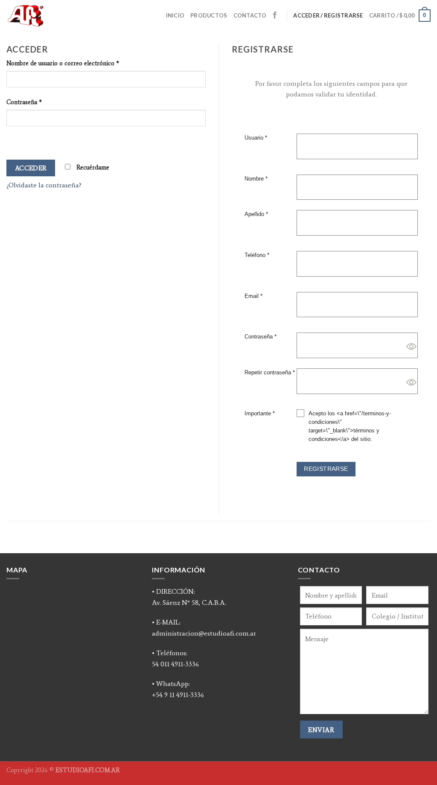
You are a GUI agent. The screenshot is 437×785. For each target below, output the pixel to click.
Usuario (256, 138)
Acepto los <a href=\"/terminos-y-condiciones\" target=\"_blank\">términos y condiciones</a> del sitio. (350, 426)
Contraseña (24, 102)
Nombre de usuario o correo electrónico (62, 63)
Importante (260, 414)
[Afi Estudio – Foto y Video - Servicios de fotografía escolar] (55, 15)
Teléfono (257, 255)
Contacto (250, 15)
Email (253, 296)
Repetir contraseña (270, 373)
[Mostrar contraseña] (14, 141)
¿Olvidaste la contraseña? (44, 185)
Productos (208, 15)
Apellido (256, 214)
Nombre (256, 179)
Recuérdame (92, 167)
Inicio (175, 15)
